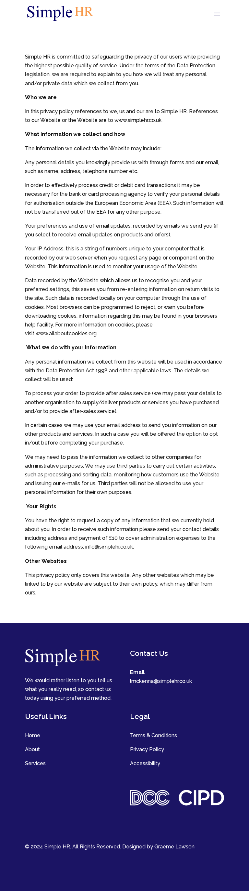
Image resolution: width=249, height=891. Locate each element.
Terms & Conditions (153, 735)
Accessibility (145, 763)
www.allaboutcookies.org (66, 333)
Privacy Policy (147, 749)
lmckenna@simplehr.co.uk (161, 681)
